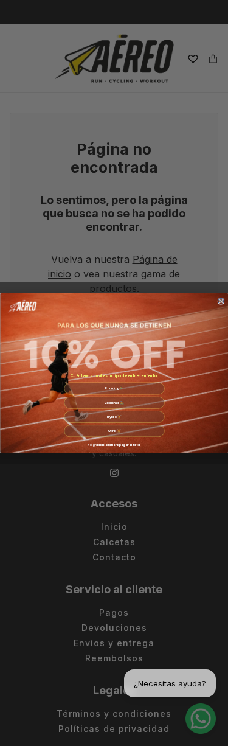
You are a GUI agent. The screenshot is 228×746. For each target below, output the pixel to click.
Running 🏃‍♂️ (114, 388)
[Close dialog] (220, 301)
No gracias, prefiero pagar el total (114, 445)
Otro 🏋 (114, 431)
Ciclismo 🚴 (114, 402)
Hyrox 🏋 (114, 416)
